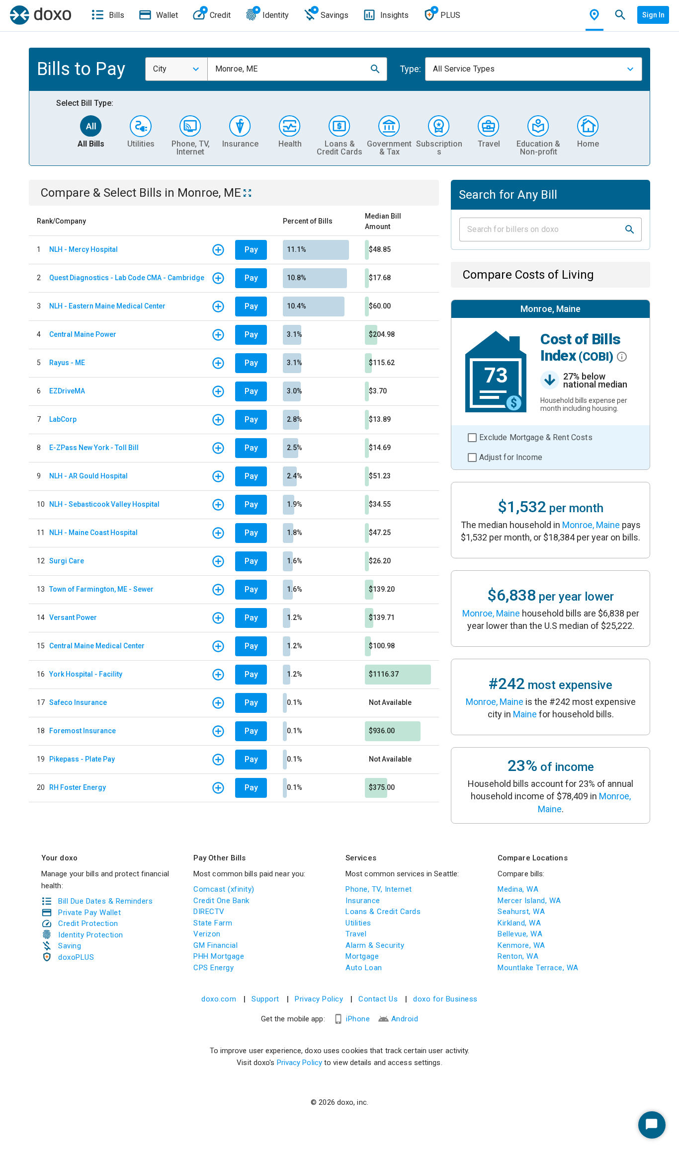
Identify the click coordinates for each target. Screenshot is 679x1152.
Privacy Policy (319, 999)
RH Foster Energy (77, 787)
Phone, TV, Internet (378, 889)
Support (265, 999)
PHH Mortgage (218, 956)
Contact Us (378, 999)
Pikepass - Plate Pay (82, 759)
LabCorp (63, 419)
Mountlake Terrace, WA (538, 967)
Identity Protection (90, 934)
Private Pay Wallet (89, 912)
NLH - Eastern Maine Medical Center (107, 306)
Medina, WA (518, 889)
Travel (355, 933)
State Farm (212, 923)
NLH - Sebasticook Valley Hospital (104, 504)
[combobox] (176, 69)
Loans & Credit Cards (383, 911)
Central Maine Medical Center (97, 646)
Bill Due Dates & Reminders (105, 901)
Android (405, 1018)
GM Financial (215, 945)
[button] (375, 69)
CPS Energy (213, 967)
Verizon (207, 933)
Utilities (358, 923)
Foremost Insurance (82, 731)
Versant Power (73, 617)
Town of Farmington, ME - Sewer (101, 589)
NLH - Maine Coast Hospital (93, 533)
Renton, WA (518, 956)
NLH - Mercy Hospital (83, 249)
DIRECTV (209, 911)
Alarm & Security (374, 945)
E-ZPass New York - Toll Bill (94, 448)
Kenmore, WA (521, 945)
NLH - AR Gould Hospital (88, 476)
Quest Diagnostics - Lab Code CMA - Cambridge (126, 278)
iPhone (358, 1018)
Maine (525, 714)
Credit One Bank (221, 900)
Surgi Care (66, 561)
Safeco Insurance (78, 702)
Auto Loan (363, 967)
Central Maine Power (82, 334)
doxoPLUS (76, 957)
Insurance (362, 900)
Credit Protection (88, 923)
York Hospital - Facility (85, 674)
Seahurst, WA (521, 911)
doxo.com (218, 999)
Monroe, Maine (591, 525)
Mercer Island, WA (529, 900)
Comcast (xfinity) (224, 889)
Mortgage (362, 956)
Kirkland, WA (519, 923)
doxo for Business (445, 999)
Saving (69, 945)
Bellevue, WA (520, 933)
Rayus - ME (67, 363)
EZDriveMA (67, 391)
